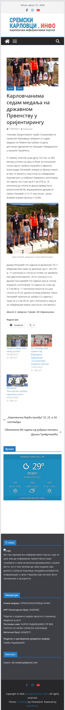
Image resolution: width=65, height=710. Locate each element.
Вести (10, 88)
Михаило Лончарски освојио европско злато (17, 391)
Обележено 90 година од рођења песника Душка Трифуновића (31, 432)
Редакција (27, 128)
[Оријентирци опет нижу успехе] (17, 340)
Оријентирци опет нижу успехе (17, 350)
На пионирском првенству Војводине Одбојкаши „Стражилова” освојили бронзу (40, 356)
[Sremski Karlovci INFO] (7, 41)
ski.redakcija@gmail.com (25, 662)
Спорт (19, 88)
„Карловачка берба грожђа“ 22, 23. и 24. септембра (32, 420)
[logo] (7, 550)
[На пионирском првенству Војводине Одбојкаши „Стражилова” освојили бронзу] (41, 340)
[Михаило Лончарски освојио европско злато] (17, 380)
